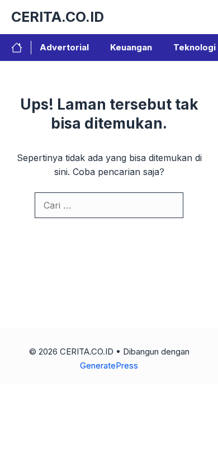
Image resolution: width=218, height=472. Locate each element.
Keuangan (131, 47)
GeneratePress (109, 365)
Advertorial (64, 47)
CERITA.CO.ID (57, 16)
